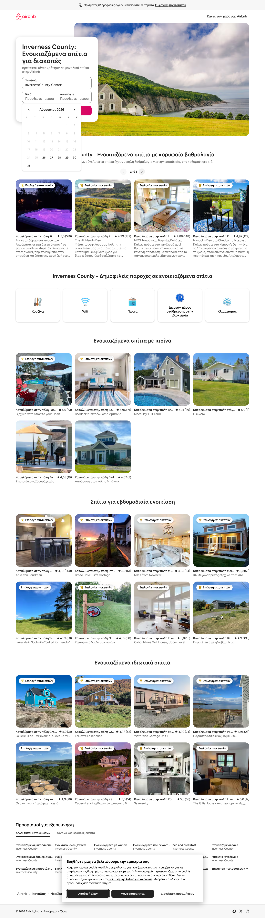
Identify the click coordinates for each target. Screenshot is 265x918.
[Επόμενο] (142, 172)
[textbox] (39, 98)
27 (51, 157)
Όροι (63, 911)
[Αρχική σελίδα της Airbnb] (26, 16)
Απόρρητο (49, 911)
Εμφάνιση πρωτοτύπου (170, 5)
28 (59, 157)
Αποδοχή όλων (87, 893)
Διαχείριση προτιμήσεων (177, 893)
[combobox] (56, 84)
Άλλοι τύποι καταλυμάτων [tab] (33, 833)
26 (44, 157)
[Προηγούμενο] (123, 172)
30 (74, 157)
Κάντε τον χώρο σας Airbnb (227, 16)
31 (28, 165)
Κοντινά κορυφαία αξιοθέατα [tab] (75, 833)
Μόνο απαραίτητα (132, 893)
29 (66, 157)
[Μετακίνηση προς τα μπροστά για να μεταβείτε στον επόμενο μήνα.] (74, 110)
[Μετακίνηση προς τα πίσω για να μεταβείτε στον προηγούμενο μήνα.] (29, 110)
